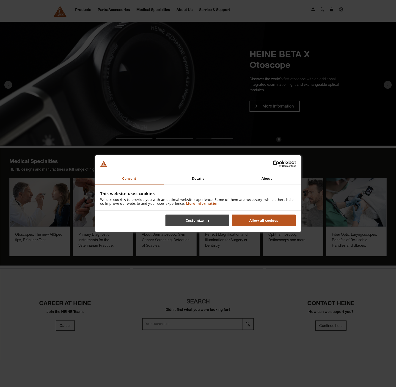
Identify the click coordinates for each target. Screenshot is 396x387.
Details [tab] (198, 178)
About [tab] (266, 178)
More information (202, 203)
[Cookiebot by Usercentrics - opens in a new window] (276, 163)
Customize (195, 220)
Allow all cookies (263, 220)
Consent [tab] (129, 178)
